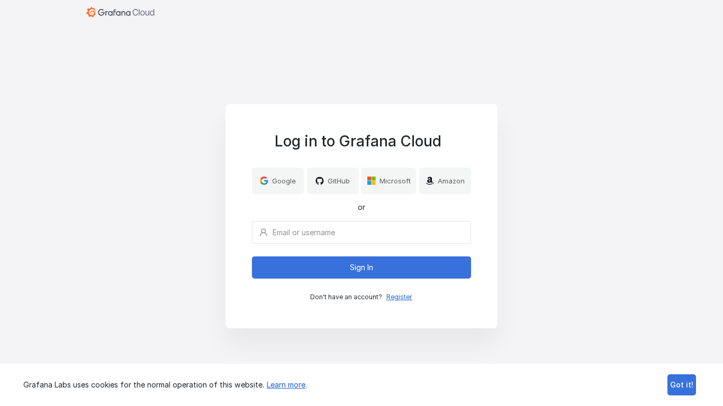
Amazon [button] (451, 181)
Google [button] (284, 181)
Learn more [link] (286, 384)
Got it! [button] (681, 384)
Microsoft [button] (395, 181)
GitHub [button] (339, 181)
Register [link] (399, 297)
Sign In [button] (361, 267)
